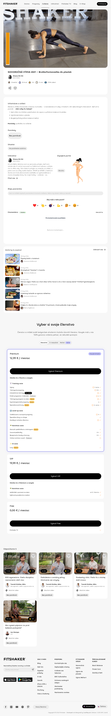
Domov (27, 4)
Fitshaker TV (66, 4)
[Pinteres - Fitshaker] (28, 707)
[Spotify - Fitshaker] (22, 707)
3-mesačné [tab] (53, 343)
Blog (75, 4)
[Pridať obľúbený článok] (17, 256)
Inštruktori (55, 4)
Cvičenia (45, 4)
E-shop (82, 4)
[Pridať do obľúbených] (15, 88)
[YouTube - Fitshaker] (17, 707)
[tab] (65, 343)
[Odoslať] (33, 670)
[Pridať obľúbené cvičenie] (33, 556)
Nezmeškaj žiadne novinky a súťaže (16, 666)
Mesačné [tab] (44, 343)
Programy (36, 4)
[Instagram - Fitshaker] (11, 707)
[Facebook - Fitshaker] (5, 707)
